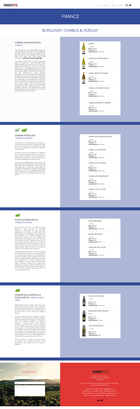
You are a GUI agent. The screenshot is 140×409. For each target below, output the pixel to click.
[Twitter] (130, 5)
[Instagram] (126, 5)
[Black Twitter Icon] (98, 400)
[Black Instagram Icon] (102, 400)
